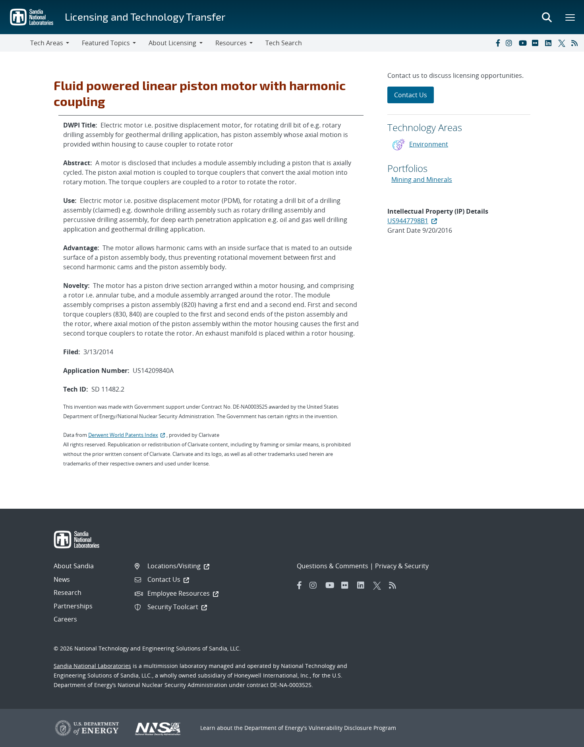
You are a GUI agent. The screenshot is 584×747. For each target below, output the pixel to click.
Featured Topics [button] (106, 43)
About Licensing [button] (172, 43)
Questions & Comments (332, 566)
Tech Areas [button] (46, 43)
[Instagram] (510, 43)
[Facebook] (497, 43)
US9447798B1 (407, 220)
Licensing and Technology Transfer (145, 16)
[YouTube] (523, 43)
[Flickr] (536, 43)
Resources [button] (231, 43)
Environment (428, 144)
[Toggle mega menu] (570, 17)
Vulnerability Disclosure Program (352, 728)
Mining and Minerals (421, 179)
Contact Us (410, 95)
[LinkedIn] (550, 43)
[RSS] (576, 43)
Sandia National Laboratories (92, 666)
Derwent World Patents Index (123, 434)
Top (560, 737)
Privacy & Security (402, 566)
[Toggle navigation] (15, 43)
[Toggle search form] (546, 17)
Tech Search (283, 43)
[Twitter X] (563, 43)
